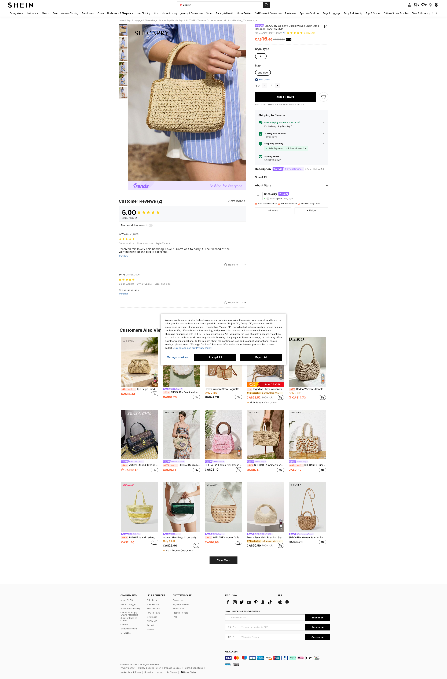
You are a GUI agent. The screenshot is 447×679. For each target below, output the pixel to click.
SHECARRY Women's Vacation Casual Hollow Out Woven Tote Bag (265, 465)
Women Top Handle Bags (171, 20)
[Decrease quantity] (264, 85)
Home (121, 20)
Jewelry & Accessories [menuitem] (191, 13)
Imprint (160, 672)
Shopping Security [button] (273, 143)
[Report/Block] (244, 265)
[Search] (266, 5)
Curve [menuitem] (100, 13)
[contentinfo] (277, 658)
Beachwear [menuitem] (88, 13)
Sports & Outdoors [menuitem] (309, 13)
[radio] (260, 56)
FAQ (175, 617)
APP (280, 595)
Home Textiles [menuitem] (244, 13)
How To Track (153, 613)
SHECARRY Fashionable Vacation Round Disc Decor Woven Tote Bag (182, 392)
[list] (249, 602)
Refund (150, 625)
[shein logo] (20, 5)
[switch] (149, 225)
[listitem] (140, 370)
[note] (265, 384)
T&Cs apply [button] (270, 136)
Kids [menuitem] (156, 13)
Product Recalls (180, 613)
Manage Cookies (172, 668)
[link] (416, 5)
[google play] (286, 604)
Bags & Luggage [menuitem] (331, 13)
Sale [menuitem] (55, 13)
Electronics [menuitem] (290, 13)
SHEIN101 (125, 633)
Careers (124, 624)
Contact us (178, 600)
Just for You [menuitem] (33, 13)
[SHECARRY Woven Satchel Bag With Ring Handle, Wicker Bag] (307, 507)
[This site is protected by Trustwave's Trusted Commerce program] (227, 664)
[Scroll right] (437, 13)
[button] (430, 5)
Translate (123, 256)
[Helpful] (225, 265)
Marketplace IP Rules (130, 672)
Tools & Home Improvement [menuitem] (426, 13)
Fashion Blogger (128, 604)
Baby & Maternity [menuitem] (353, 13)
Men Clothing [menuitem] (144, 13)
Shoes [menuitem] (209, 13)
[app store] (280, 604)
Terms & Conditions (193, 668)
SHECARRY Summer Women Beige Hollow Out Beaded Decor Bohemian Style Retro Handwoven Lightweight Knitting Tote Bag (307, 465)
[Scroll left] (432, 13)
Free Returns (153, 604)
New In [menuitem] (45, 13)
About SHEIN (126, 600)
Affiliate (150, 629)
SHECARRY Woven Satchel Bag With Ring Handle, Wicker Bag (307, 537)
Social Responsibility (130, 608)
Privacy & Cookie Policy (149, 668)
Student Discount (128, 629)
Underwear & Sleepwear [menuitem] (120, 13)
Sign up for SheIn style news (242, 611)
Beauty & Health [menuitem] (224, 13)
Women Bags (151, 20)
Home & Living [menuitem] (169, 13)
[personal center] (409, 5)
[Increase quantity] (277, 85)
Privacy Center (127, 668)
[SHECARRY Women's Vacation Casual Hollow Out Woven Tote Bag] (265, 435)
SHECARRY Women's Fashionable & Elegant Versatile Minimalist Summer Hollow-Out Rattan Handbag (224, 537)
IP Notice (148, 672)
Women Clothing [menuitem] (69, 13)
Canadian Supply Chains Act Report (129, 613)
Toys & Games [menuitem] (373, 13)
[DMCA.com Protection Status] (236, 664)
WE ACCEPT (231, 652)
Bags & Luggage (134, 20)
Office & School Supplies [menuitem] (396, 13)
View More (223, 560)
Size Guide (152, 617)
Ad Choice (172, 672)
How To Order (153, 608)
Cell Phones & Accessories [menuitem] (268, 13)
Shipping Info (153, 600)
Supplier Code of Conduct (128, 619)
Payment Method (181, 604)
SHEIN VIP (152, 621)
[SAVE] (323, 97)
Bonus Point (178, 608)
